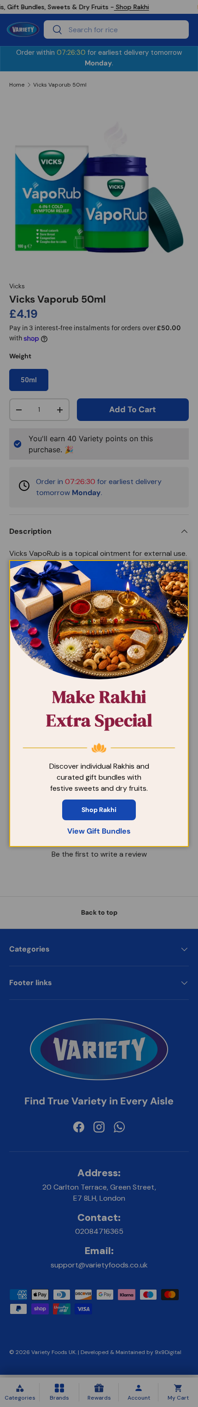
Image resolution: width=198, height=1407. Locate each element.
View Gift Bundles (99, 831)
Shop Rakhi (99, 810)
